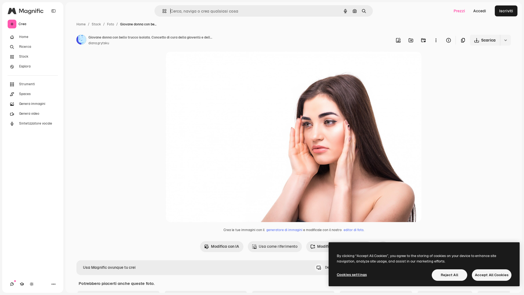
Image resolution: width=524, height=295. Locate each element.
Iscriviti (506, 10)
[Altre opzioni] (435, 40)
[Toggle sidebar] (53, 11)
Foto (110, 24)
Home (81, 24)
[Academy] (21, 284)
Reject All (449, 275)
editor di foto (354, 230)
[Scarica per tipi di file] (505, 40)
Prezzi (459, 10)
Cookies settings (352, 274)
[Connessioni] (12, 284)
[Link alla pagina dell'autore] (81, 40)
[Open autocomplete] (162, 11)
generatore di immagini (284, 230)
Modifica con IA (225, 246)
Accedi (479, 10)
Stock (96, 24)
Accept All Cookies (491, 275)
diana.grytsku (98, 43)
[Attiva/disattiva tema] (31, 284)
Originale (202, 62)
